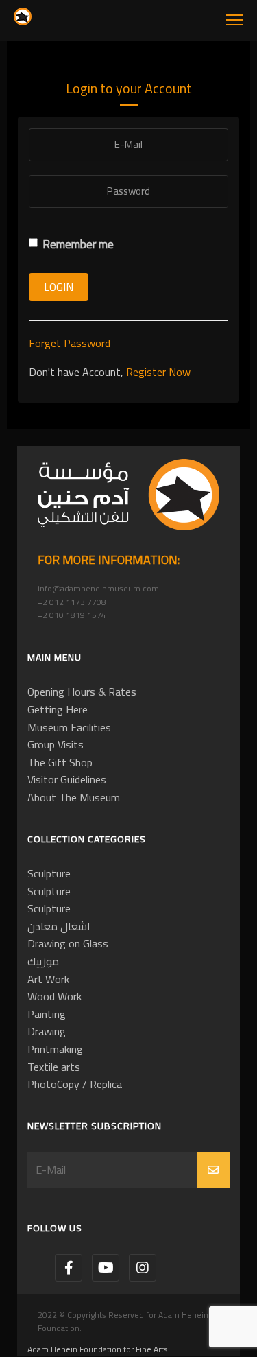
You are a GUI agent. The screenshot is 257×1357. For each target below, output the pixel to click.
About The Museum (73, 797)
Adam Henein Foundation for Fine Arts (97, 1349)
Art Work (48, 979)
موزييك (43, 961)
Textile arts (53, 1067)
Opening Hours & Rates (81, 691)
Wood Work (54, 996)
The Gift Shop (60, 762)
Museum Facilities (69, 727)
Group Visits (55, 744)
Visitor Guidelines (66, 779)
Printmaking (55, 1049)
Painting (46, 1014)
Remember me (78, 244)
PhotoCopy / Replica (74, 1084)
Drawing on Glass (67, 943)
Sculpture (49, 873)
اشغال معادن (58, 926)
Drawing (46, 1031)
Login (58, 286)
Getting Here (57, 709)
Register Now (158, 372)
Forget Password (69, 343)
